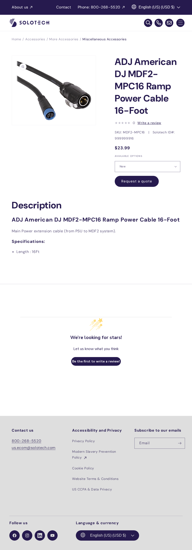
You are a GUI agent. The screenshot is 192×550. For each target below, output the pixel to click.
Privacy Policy (83, 441)
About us (20, 7)
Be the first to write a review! (96, 361)
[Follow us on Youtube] (52, 535)
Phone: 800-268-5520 (99, 7)
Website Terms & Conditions (95, 479)
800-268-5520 (26, 440)
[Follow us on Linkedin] (40, 535)
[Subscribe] (179, 443)
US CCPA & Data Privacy (92, 489)
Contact (63, 7)
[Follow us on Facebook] (14, 535)
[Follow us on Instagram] (27, 535)
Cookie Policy (83, 468)
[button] (180, 23)
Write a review (149, 123)
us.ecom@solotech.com (33, 447)
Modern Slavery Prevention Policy (94, 454)
